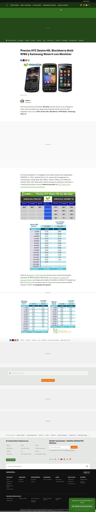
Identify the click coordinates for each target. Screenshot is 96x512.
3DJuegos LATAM (23, 498)
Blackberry (44, 340)
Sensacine (33, 479)
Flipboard (81, 5)
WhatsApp (64, 40)
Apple (22, 445)
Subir (85, 472)
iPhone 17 (41, 435)
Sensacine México (35, 498)
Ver (49, 380)
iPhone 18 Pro (50, 40)
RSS (67, 459)
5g (21, 451)
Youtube (86, 5)
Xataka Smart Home (9, 486)
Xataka (8, 479)
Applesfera (8, 483)
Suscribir (74, 447)
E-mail (28, 60)
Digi (44, 40)
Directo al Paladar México (47, 499)
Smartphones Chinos (26, 454)
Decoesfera (70, 481)
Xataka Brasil (9, 500)
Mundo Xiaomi (9, 489)
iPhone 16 (53, 435)
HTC (39, 340)
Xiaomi (37, 445)
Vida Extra (21, 481)
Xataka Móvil (9, 481)
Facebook (21, 60)
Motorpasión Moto (60, 481)
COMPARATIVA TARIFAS (49, 5)
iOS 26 (47, 435)
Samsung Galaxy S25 (32, 435)
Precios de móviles (54, 340)
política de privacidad (70, 450)
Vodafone (55, 277)
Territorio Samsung (40, 448)
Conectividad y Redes (40, 454)
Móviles (33, 40)
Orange (62, 277)
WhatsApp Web (73, 40)
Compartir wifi (72, 435)
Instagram (84, 5)
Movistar (39, 40)
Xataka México (9, 498)
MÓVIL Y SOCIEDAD (25, 5)
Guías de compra (25, 448)
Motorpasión (59, 479)
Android (8, 451)
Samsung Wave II (26, 280)
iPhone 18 (58, 40)
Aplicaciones (9, 448)
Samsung (34, 340)
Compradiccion (71, 483)
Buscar (87, 466)
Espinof (32, 481)
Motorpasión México (59, 499)
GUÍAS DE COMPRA (63, 5)
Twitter (89, 5)
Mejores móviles (21, 435)
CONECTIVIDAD (14, 5)
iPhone (37, 451)
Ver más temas (11, 460)
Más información (59, 510)
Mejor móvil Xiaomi (62, 435)
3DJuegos (21, 479)
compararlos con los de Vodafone (32, 187)
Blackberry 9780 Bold (35, 275)
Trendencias (71, 479)
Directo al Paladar (47, 479)
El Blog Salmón (83, 479)
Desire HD (63, 184)
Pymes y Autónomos (83, 482)
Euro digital (20, 40)
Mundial (27, 40)
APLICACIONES (37, 5)
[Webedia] (86, 1)
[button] (28, 100)
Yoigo (29, 282)
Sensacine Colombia (33, 501)
